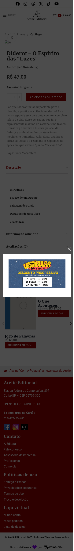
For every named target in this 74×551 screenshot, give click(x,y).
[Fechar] (69, 249)
